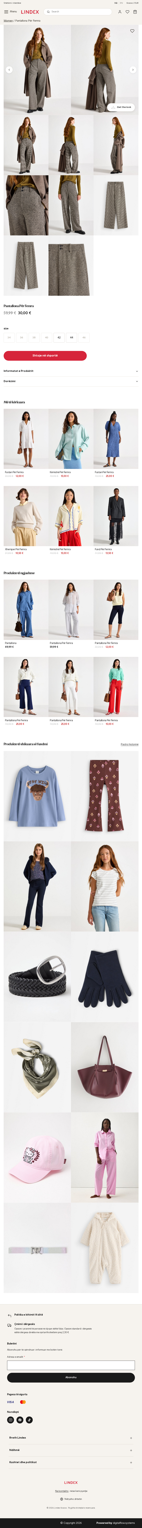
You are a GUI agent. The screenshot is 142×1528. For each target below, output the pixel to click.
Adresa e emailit (16, 1357)
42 (59, 337)
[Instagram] (10, 1419)
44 (71, 337)
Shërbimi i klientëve (12, 3)
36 (21, 337)
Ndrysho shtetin (73, 1499)
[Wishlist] (127, 11)
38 (34, 337)
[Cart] (135, 11)
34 (9, 337)
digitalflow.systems (115, 1523)
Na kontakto (62, 1491)
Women (8, 20)
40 (46, 337)
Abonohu (71, 1377)
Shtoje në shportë (45, 355)
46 (84, 337)
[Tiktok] (29, 1419)
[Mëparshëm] (9, 69)
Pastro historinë (130, 744)
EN (121, 3)
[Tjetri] (133, 69)
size (6, 328)
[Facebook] (19, 1419)
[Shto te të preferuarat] (132, 30)
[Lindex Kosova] (30, 12)
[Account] (119, 11)
